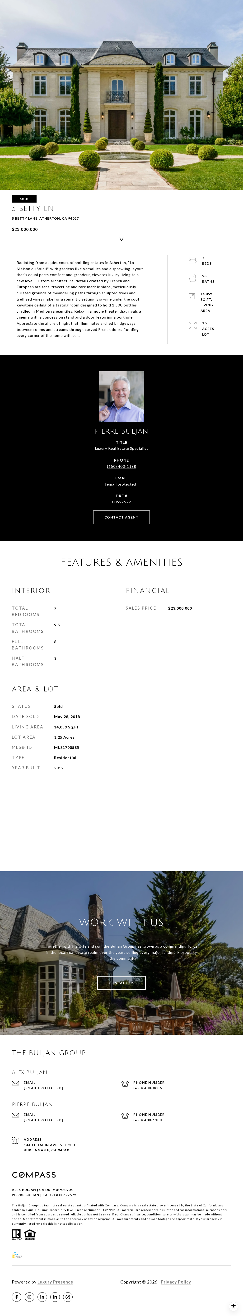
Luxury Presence (55, 1281)
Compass (127, 1205)
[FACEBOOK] (16, 1297)
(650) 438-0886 (147, 1088)
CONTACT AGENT (121, 517)
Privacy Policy (176, 1281)
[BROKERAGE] (68, 1297)
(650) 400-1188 (121, 466)
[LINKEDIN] (42, 1297)
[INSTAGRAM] (29, 1297)
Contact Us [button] (121, 983)
